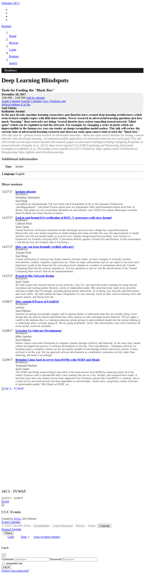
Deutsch (6, 529)
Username (8, 559)
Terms (91, 525)
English (16, 529)
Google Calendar (31, 101)
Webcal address (11, 104)
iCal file (25, 104)
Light (11, 536)
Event (5, 501)
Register (6, 26)
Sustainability (42, 525)
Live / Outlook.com (54, 101)
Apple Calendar (11, 101)
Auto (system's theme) (44, 536)
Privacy (80, 525)
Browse (13, 42)
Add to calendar (35, 97)
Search (13, 63)
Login (12, 49)
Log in (6, 567)
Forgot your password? (15, 570)
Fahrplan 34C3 (10, 3)
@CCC (17, 518)
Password (56, 559)
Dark (24, 536)
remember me (14, 563)
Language (104, 525)
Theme (8, 533)
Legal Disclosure (63, 525)
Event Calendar (11, 522)
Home (12, 36)
